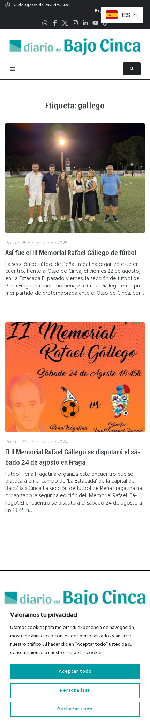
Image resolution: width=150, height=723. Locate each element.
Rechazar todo (75, 709)
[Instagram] (75, 23)
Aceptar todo (75, 672)
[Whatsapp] (45, 23)
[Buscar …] (132, 68)
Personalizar (75, 690)
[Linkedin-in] (85, 23)
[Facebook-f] (55, 23)
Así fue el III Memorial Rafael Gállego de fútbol (70, 252)
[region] (75, 664)
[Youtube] (95, 23)
